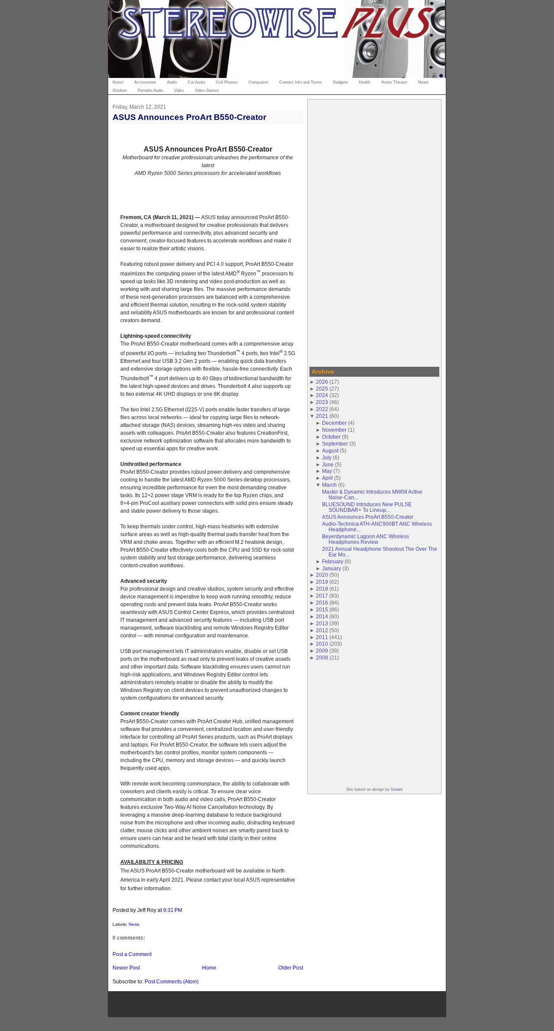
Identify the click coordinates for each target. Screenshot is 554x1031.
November (334, 430)
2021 (322, 416)
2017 (322, 595)
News (134, 924)
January (331, 568)
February (332, 561)
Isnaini (397, 789)
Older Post (290, 967)
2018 (322, 588)
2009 (322, 650)
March (329, 485)
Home (209, 967)
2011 (322, 637)
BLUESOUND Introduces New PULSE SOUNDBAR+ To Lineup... (367, 507)
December (334, 423)
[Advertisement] (374, 232)
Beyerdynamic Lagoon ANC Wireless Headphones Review (365, 539)
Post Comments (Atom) (172, 981)
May (327, 471)
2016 (322, 602)
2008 (322, 657)
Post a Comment (132, 954)
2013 (322, 623)
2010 (322, 643)
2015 (322, 609)
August (330, 450)
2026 (322, 382)
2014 (322, 616)
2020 (322, 575)
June (328, 464)
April (327, 478)
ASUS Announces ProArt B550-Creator (189, 117)
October (331, 437)
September (335, 443)
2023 (322, 402)
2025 (322, 388)
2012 (322, 630)
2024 (322, 395)
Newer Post (126, 967)
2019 (322, 582)
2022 (322, 409)
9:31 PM (172, 910)
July (327, 457)
